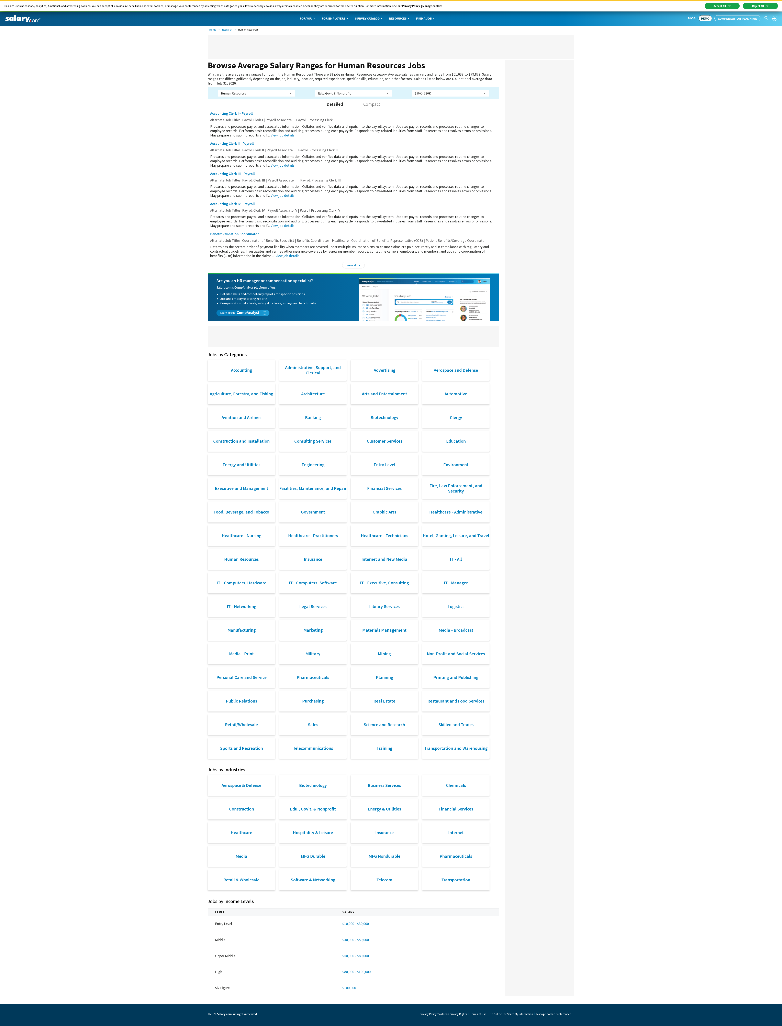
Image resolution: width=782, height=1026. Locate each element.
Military (312, 654)
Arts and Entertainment (384, 394)
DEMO (705, 18)
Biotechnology (384, 417)
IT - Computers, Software (313, 583)
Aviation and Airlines (241, 417)
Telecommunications (313, 748)
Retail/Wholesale (241, 724)
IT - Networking (241, 606)
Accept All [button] (720, 6)
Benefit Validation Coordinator (234, 234)
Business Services (384, 785)
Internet (456, 832)
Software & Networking (313, 880)
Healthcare (241, 832)
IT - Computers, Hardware (241, 583)
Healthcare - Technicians (384, 535)
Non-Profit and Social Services (456, 654)
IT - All (456, 559)
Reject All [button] (758, 6)
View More (353, 265)
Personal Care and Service (241, 677)
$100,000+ (350, 987)
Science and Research (384, 724)
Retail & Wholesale (241, 880)
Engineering (313, 464)
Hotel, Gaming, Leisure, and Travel (456, 535)
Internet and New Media (384, 559)
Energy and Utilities (241, 464)
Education (456, 441)
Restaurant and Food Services (455, 701)
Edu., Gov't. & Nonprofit (313, 809)
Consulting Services (313, 441)
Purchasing (313, 701)
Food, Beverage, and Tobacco (241, 512)
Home (212, 29)
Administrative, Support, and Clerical (313, 370)
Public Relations (241, 701)
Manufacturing (241, 630)
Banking (313, 417)
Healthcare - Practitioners (313, 535)
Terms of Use (478, 1014)
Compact (371, 104)
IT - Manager (456, 583)
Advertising (384, 370)
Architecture (313, 394)
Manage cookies (432, 6)
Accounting (241, 370)
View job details (282, 135)
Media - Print (241, 654)
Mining (384, 654)
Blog (691, 18)
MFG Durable (313, 856)
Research (227, 29)
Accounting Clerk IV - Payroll (232, 203)
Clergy (456, 417)
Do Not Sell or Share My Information (511, 1014)
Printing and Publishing (455, 677)
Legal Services (312, 606)
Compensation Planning (737, 18)
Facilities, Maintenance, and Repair (313, 488)
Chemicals (456, 785)
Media (241, 856)
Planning (384, 677)
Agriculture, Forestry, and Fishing (241, 394)
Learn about (227, 313)
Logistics (456, 606)
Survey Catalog (367, 18)
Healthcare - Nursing (241, 535)
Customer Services (384, 441)
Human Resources (241, 559)
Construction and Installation (241, 441)
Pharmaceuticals (313, 677)
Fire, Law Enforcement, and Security (455, 488)
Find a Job (424, 18)
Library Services (384, 606)
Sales (313, 724)
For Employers (334, 18)
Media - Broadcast (456, 630)
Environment (455, 464)
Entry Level (384, 464)
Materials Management (384, 630)
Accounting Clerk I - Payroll (231, 113)
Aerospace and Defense (456, 370)
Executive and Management (241, 488)
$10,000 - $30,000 (355, 923)
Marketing (313, 630)
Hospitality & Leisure (313, 832)
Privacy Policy (411, 6)
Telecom (384, 880)
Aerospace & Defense (241, 785)
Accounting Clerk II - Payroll (232, 143)
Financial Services (384, 488)
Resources (398, 18)
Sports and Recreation (241, 748)
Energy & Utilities (384, 809)
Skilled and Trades (455, 724)
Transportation (456, 880)
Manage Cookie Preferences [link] (553, 1014)
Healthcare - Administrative (455, 512)
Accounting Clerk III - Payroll (232, 173)
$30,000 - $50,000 (355, 939)
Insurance (313, 559)
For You (306, 18)
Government (313, 512)
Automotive (456, 394)
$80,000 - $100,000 (356, 971)
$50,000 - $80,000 (355, 955)
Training (384, 748)
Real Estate (384, 701)
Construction (241, 809)
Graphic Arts (384, 512)
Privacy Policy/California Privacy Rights (443, 1014)
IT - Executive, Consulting (384, 583)
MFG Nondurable (384, 856)
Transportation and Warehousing (456, 748)
